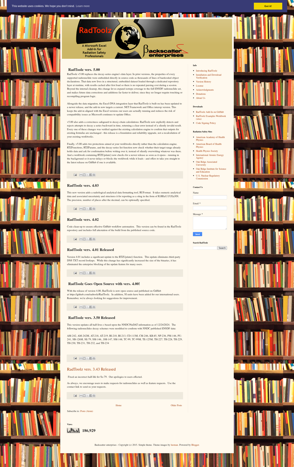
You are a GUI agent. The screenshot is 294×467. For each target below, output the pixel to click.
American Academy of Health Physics (210, 138)
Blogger (195, 444)
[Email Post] (75, 174)
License (199, 85)
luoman (174, 444)
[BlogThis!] (84, 175)
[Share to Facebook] (90, 175)
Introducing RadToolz (206, 70)
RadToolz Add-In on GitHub (210, 111)
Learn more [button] (83, 6)
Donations (201, 93)
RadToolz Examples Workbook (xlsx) (211, 117)
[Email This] (81, 175)
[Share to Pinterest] (94, 175)
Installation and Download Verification (208, 76)
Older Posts (176, 405)
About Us (200, 97)
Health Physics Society (207, 150)
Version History (203, 81)
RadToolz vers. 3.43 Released (91, 369)
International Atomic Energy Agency (210, 156)
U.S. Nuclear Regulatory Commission (208, 177)
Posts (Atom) (86, 411)
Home (118, 405)
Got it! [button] (268, 6)
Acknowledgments (205, 89)
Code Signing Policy (206, 123)
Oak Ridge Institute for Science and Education (211, 170)
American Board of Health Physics (209, 145)
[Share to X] (87, 175)
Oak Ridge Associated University (206, 163)
